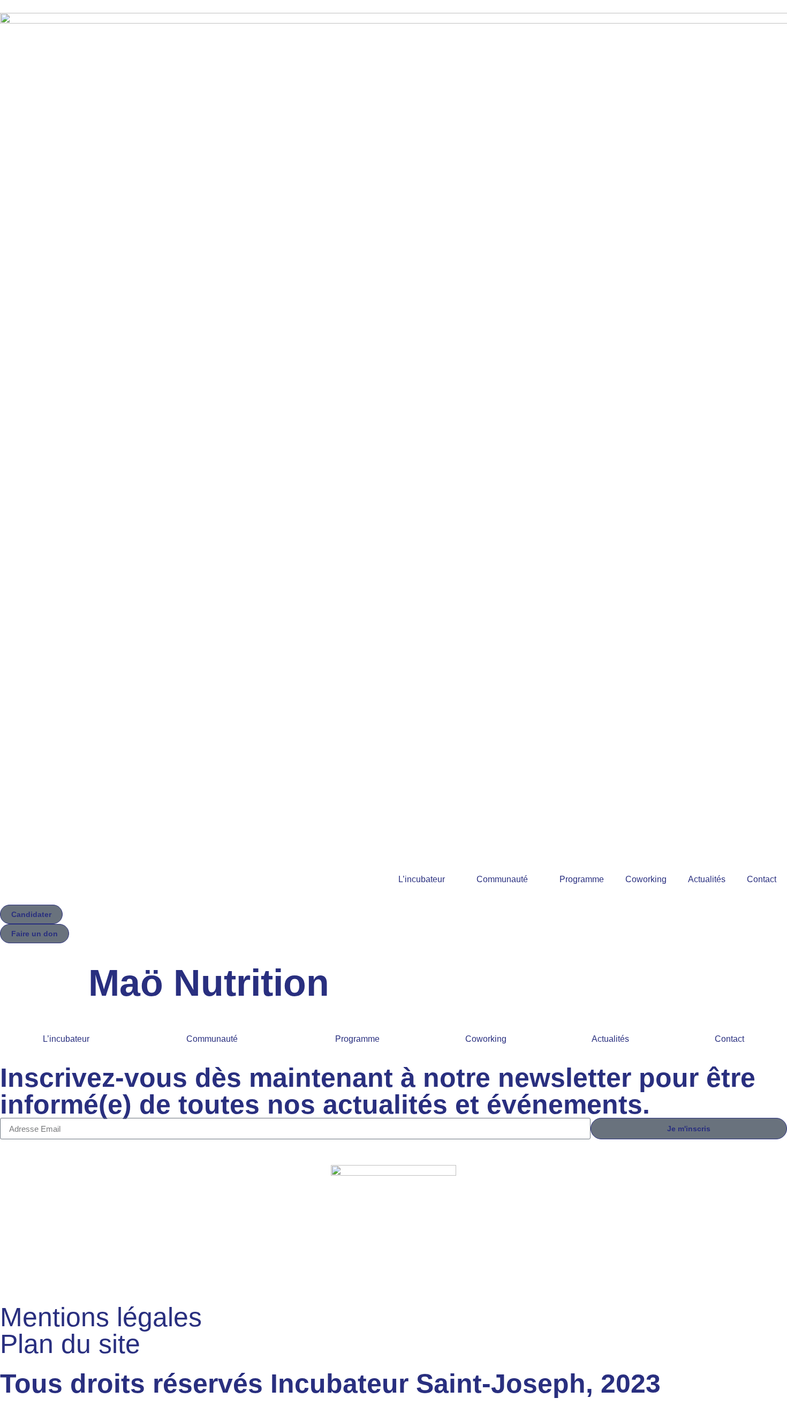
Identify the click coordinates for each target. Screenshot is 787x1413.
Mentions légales (101, 1317)
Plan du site (70, 1344)
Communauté (502, 879)
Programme (581, 879)
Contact (761, 879)
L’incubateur (421, 879)
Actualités (706, 879)
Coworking (646, 879)
